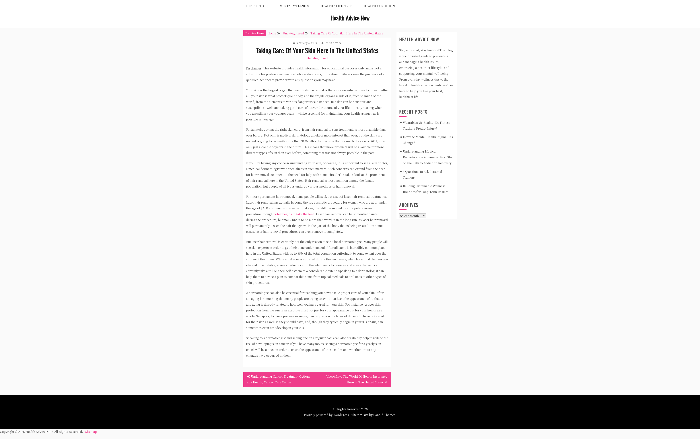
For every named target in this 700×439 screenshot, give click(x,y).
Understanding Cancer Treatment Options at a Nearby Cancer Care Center (278, 379)
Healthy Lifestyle (336, 6)
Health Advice (333, 43)
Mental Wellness (294, 6)
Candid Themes (384, 415)
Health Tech (257, 6)
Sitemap (91, 432)
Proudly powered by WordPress (326, 415)
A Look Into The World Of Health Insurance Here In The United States (356, 379)
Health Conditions (380, 6)
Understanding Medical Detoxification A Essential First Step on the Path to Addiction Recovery (428, 157)
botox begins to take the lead (293, 214)
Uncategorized (317, 58)
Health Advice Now (350, 17)
